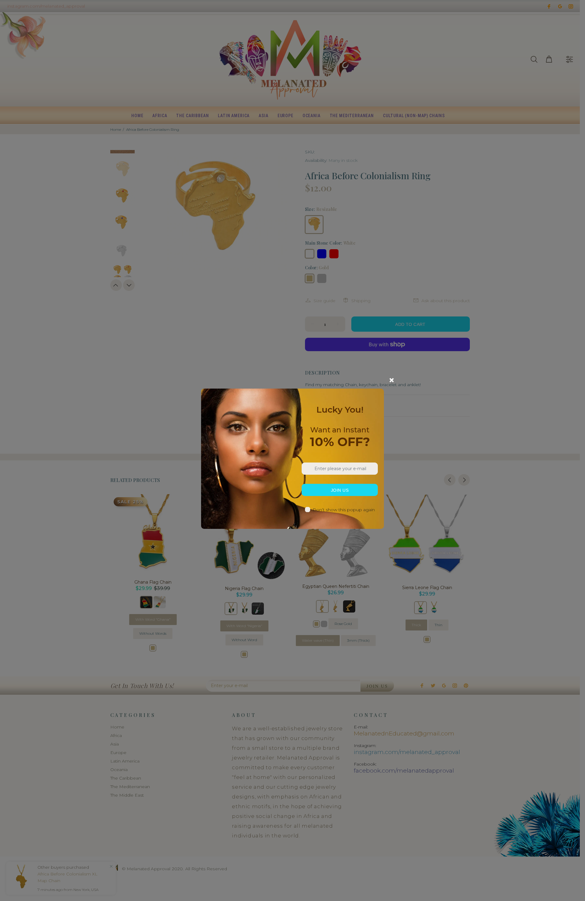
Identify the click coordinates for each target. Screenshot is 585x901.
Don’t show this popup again (344, 509)
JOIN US (340, 490)
